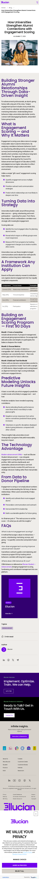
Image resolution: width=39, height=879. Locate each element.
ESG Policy (5, 799)
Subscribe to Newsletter (19, 736)
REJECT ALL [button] (19, 871)
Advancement (7, 628)
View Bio (8, 613)
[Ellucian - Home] (19, 806)
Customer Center (23, 761)
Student (5, 764)
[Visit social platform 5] (29, 780)
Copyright (33, 799)
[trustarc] (33, 877)
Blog (10, 8)
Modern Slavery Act (17, 799)
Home (3, 8)
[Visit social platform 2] (14, 780)
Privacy (4, 794)
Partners (20, 767)
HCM (4, 770)
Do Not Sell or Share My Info (19, 796)
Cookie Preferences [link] (17, 794)
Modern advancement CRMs (11, 455)
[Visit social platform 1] (9, 780)
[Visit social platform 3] (19, 780)
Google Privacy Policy (19, 854)
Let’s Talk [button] (9, 691)
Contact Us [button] (9, 715)
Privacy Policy (27, 852)
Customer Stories (23, 764)
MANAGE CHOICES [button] (19, 859)
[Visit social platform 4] (24, 780)
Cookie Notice (5, 877)
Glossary (33, 794)
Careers (20, 759)
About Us (5, 759)
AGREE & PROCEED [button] (20, 865)
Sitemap (5, 796)
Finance (5, 767)
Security (33, 796)
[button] (36, 814)
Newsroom (21, 770)
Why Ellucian (6, 761)
